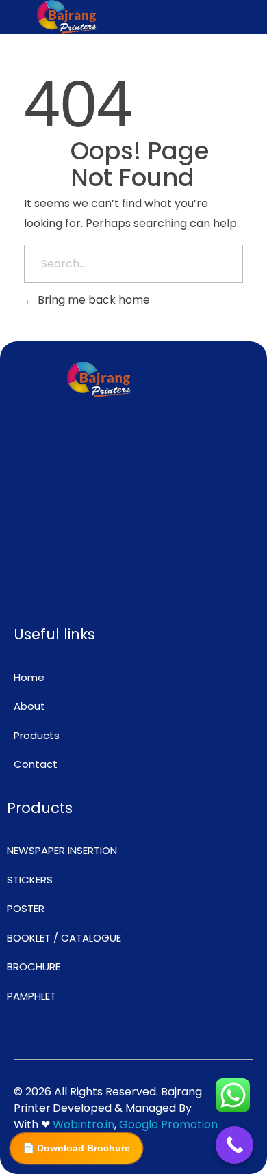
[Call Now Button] (234, 1145)
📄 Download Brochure (76, 1148)
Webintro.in (83, 1124)
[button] (200, 16)
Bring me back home (92, 300)
